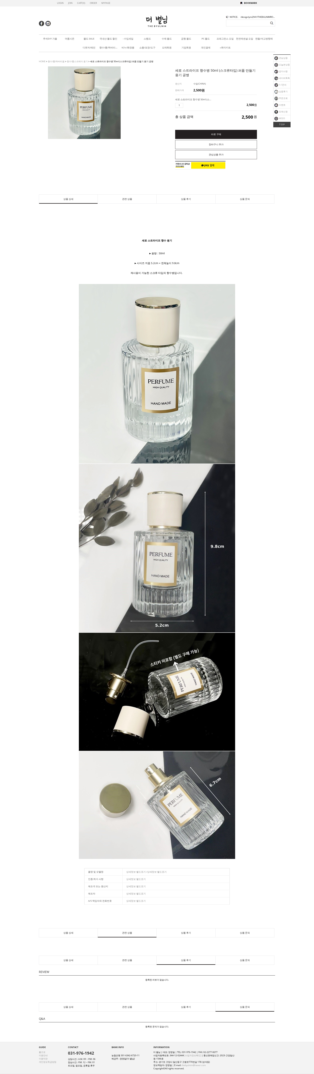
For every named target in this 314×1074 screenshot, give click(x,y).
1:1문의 (282, 84)
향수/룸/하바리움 (108, 47)
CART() (81, 3)
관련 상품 (127, 199)
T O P (282, 124)
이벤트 (281, 104)
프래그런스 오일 (225, 38)
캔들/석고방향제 (264, 38)
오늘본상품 (284, 64)
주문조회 (283, 98)
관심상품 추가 (216, 154)
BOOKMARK (250, 3)
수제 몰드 (167, 38)
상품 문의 (245, 199)
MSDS (281, 118)
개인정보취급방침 (47, 1061)
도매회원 (167, 47)
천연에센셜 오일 (244, 38)
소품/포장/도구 (147, 47)
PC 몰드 (206, 38)
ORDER (93, 3)
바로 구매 (216, 134)
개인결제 (205, 47)
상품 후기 (186, 199)
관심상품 (283, 57)
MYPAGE (105, 3)
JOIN (70, 3)
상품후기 (283, 91)
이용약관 (43, 1058)
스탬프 (147, 38)
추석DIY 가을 (50, 38)
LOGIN (60, 3)
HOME (42, 61)
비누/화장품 (128, 47)
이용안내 (43, 1055)
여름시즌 (69, 38)
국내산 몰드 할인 (108, 38)
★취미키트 (225, 47)
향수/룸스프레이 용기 (77, 61)
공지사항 (283, 71)
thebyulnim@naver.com (194, 1065)
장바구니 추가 (216, 144)
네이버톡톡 (284, 78)
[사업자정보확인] (192, 1055)
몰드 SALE (89, 38)
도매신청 (283, 111)
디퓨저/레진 (89, 47)
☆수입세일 (127, 38)
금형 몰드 (186, 38)
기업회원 (186, 47)
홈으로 (42, 1052)
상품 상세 (68, 199)
